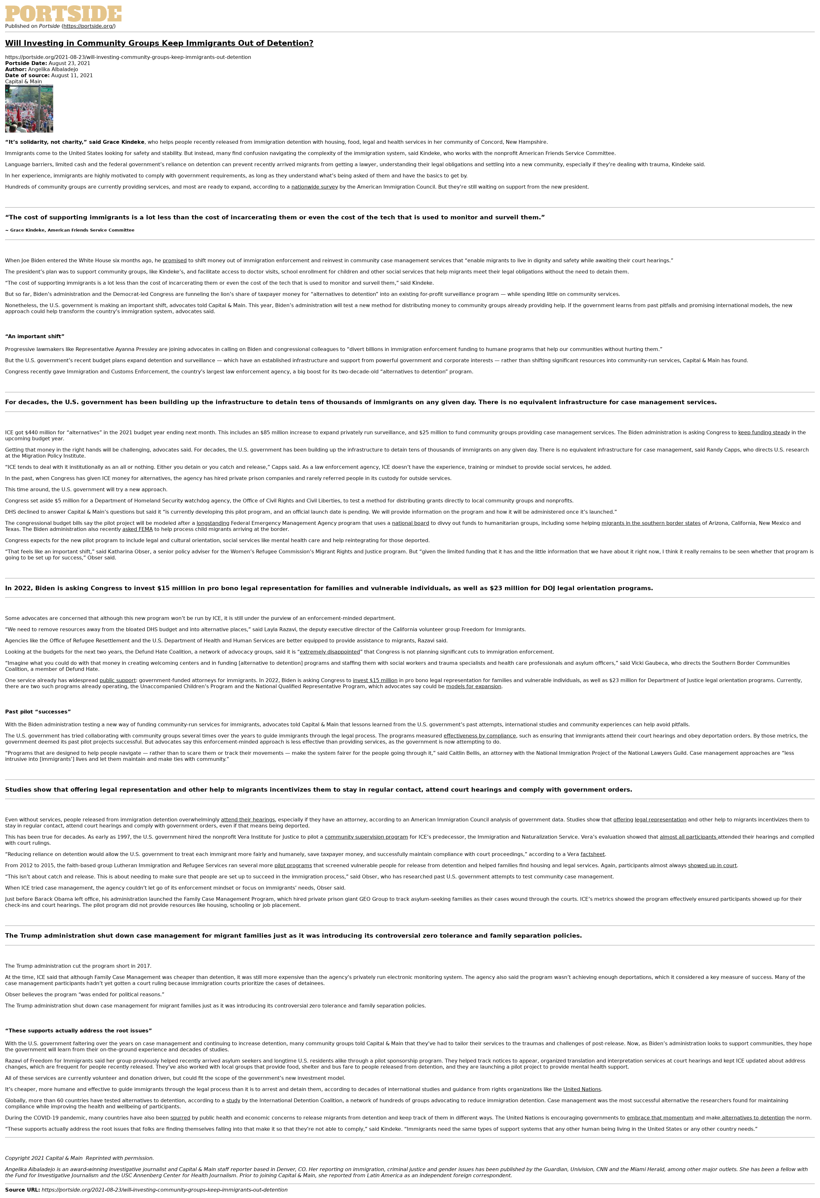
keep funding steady (764, 432)
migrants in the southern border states (651, 523)
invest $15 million (375, 680)
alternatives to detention (752, 1118)
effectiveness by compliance (480, 736)
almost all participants (689, 837)
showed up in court (712, 865)
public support (118, 680)
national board (410, 523)
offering (623, 820)
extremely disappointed (330, 652)
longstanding (213, 523)
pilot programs (293, 865)
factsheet (593, 854)
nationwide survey (314, 187)
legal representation (660, 820)
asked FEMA (137, 529)
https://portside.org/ (88, 26)
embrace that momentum (660, 1118)
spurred (180, 1118)
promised (175, 260)
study (233, 1100)
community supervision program (366, 837)
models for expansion (473, 686)
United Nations (582, 1089)
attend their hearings (248, 820)
